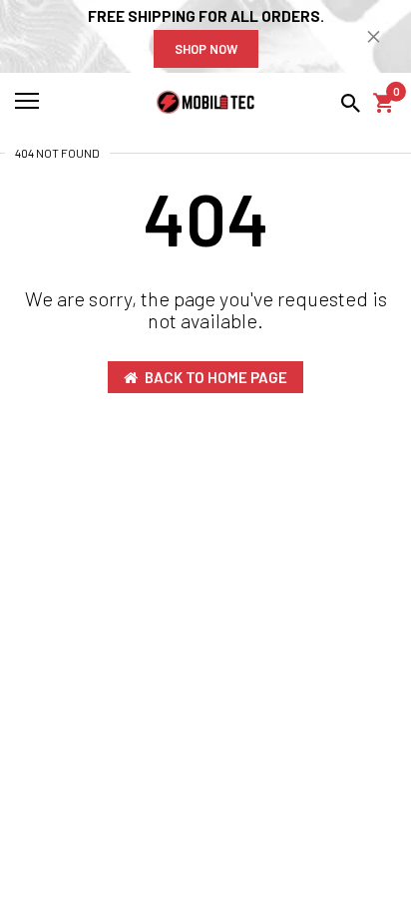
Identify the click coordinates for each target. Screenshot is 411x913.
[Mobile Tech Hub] (205, 102)
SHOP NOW (206, 49)
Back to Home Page (216, 377)
